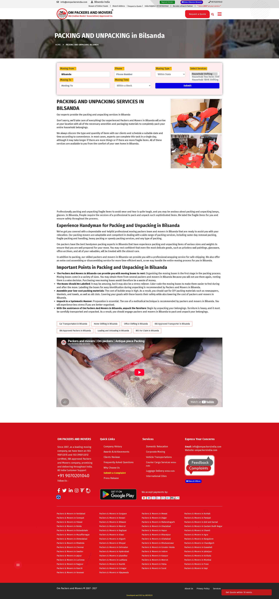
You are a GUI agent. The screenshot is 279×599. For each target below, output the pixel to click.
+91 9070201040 (73, 475)
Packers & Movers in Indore (155, 551)
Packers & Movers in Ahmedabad (72, 539)
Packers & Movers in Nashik (112, 564)
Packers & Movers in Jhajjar (154, 518)
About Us (189, 588)
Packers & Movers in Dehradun (113, 547)
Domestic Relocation (157, 446)
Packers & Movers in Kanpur (155, 555)
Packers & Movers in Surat (154, 568)
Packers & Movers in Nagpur (70, 564)
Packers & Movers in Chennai (70, 547)
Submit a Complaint (115, 473)
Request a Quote (135, 6)
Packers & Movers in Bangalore (198, 539)
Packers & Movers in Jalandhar (113, 555)
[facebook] (58, 491)
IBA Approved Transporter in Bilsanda (172, 324)
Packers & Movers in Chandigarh (199, 543)
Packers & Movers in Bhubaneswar (158, 543)
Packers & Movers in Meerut (112, 526)
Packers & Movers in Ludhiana (113, 560)
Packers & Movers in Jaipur (69, 555)
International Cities (156, 476)
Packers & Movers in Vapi (196, 568)
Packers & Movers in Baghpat (113, 530)
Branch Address (119, 6)
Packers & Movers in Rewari (112, 518)
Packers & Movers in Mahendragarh (158, 522)
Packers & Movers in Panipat (197, 518)
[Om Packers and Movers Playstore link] (118, 494)
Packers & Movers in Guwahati (198, 547)
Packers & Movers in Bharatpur (156, 534)
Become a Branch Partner (183, 6)
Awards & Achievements (116, 451)
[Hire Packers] (59, 497)
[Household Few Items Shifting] (205, 76)
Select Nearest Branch (193, 2)
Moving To (66, 79)
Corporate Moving (155, 451)
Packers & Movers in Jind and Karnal (201, 522)
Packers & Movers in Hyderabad (114, 551)
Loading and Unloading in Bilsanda (113, 330)
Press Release (111, 478)
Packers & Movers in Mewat (154, 513)
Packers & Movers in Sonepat (70, 518)
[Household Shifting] (205, 74)
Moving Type (163, 68)
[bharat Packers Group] (89, 491)
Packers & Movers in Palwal (69, 522)
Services (217, 588)
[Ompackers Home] (85, 13)
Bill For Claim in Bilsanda (147, 330)
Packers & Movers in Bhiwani (112, 522)
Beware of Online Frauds (98, 6)
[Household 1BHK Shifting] (205, 79)
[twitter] (64, 491)
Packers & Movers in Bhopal (112, 543)
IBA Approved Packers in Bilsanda (75, 330)
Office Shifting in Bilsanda (136, 324)
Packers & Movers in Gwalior (70, 551)
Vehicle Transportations (159, 457)
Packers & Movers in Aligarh (112, 539)
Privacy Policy (203, 588)
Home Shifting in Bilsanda (105, 324)
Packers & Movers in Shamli (197, 530)
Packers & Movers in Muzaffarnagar (73, 534)
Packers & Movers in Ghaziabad (156, 526)
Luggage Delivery (160, 471)
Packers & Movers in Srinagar (113, 568)
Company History (113, 446)
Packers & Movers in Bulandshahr (72, 530)
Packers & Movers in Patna (154, 564)
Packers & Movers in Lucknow (70, 560)
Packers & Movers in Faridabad (71, 513)
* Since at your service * (209, 6)
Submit (187, 85)
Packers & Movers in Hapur (154, 530)
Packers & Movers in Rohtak (197, 513)
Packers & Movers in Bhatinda (70, 543)
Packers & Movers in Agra (196, 534)
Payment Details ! (167, 2)
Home (58, 45)
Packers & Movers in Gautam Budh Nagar (203, 526)
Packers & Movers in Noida (69, 526)
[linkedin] (71, 491)
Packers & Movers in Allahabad (156, 539)
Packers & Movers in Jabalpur (198, 551)
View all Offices (194, 481)
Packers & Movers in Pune (196, 564)
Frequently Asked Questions (119, 462)
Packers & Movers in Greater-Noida (158, 547)
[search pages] (212, 13)
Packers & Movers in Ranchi (69, 568)
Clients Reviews (112, 457)
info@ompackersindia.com (206, 446)
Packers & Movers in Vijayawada (114, 572)
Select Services (198, 68)
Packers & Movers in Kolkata (197, 555)
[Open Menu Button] (219, 14)
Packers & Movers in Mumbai (197, 560)
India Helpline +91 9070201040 (157, 6)
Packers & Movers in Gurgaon (113, 513)
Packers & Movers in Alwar (111, 534)
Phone (119, 68)
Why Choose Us (112, 467)
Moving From (68, 68)
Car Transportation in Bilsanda (73, 324)
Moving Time (122, 79)
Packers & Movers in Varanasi (70, 572)
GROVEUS (149, 595)
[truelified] (83, 491)
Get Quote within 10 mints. (239, 592)
